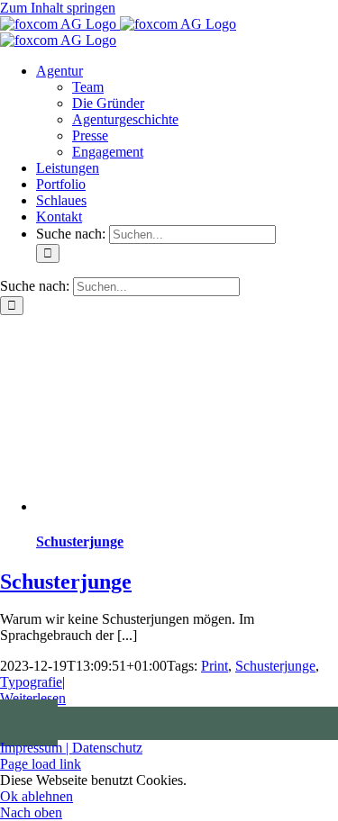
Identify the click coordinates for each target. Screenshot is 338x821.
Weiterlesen (33, 698)
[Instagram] (36, 722)
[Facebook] (7, 722)
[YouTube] (21, 722)
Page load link (40, 763)
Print (214, 665)
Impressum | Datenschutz (71, 747)
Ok (11, 796)
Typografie (31, 682)
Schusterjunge (79, 541)
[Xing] (50, 722)
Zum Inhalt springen (57, 7)
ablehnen (47, 796)
